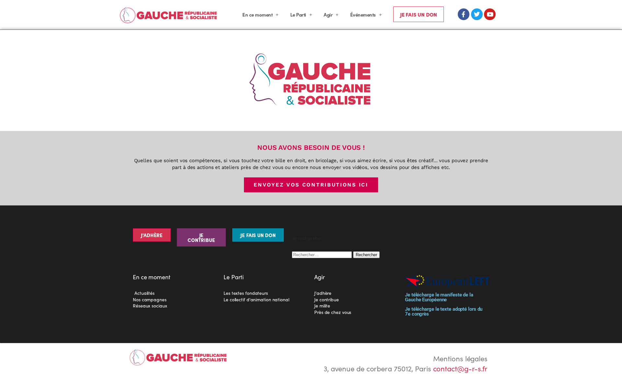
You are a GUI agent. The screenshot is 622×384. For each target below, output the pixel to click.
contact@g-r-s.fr (460, 368)
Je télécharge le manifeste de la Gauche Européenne (439, 297)
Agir (328, 14)
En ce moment (257, 14)
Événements (363, 14)
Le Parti (298, 14)
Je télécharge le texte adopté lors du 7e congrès (443, 311)
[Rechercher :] (322, 253)
